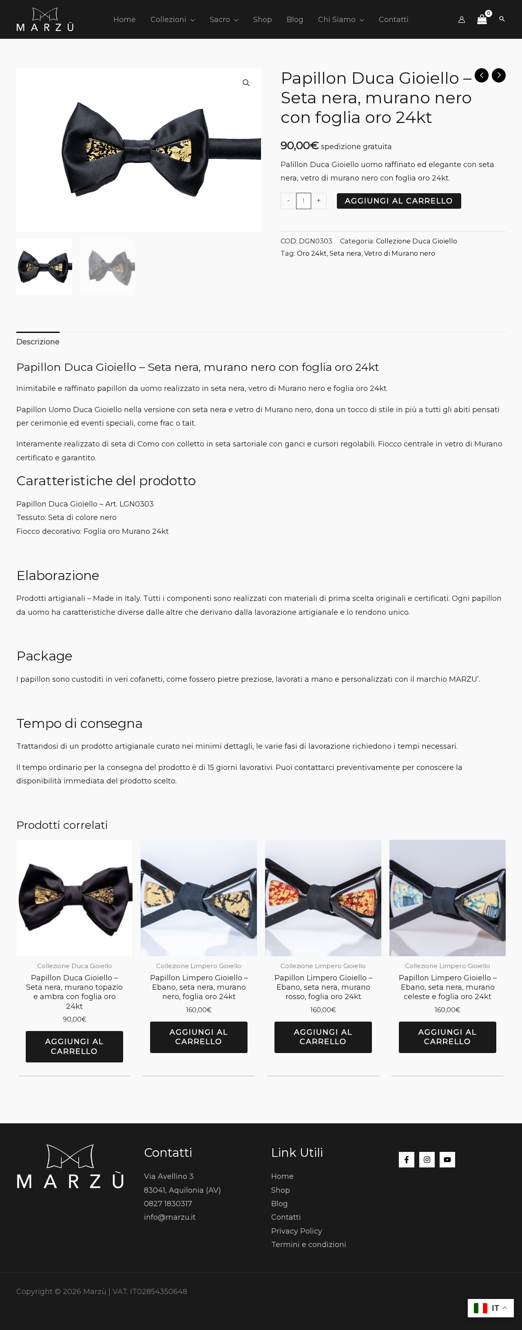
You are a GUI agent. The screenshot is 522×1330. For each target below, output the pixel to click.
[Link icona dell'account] (461, 19)
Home (282, 1176)
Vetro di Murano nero (399, 253)
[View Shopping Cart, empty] (481, 19)
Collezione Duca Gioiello (416, 241)
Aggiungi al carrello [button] (74, 1046)
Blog (279, 1203)
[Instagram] (427, 1159)
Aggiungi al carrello (399, 200)
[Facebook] (406, 1159)
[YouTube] (447, 1159)
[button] (190, 19)
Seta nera (345, 253)
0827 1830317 (168, 1203)
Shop (280, 1190)
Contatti (286, 1217)
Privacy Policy (296, 1231)
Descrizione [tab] (38, 341)
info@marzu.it (170, 1217)
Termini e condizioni (308, 1244)
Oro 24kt (312, 253)
